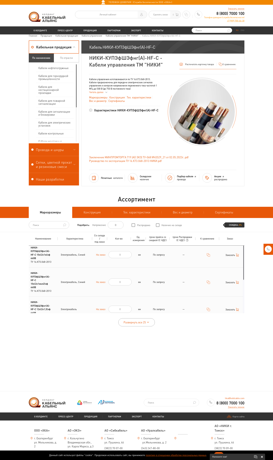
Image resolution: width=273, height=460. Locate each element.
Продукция (90, 30)
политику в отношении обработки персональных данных (176, 455)
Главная (33, 35)
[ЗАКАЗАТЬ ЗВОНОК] (268, 250)
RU (237, 30)
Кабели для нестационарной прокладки (48, 89)
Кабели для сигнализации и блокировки (54, 113)
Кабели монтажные (50, 141)
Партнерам (113, 30)
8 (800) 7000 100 (230, 13)
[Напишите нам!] (255, 457)
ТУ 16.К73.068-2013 (41, 254)
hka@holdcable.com (234, 398)
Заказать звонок (236, 8)
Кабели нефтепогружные (53, 68)
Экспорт (136, 30)
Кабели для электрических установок (54, 124)
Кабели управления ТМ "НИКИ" (122, 35)
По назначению (41, 57)
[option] (202, 112)
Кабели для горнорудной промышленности (53, 77)
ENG (242, 30)
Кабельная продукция (66, 35)
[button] (54, 47)
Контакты (157, 30)
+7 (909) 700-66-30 (235, 20)
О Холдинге (40, 30)
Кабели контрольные (51, 133)
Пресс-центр (65, 30)
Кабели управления (92, 35)
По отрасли (66, 57)
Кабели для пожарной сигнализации (51, 102)
